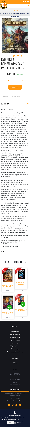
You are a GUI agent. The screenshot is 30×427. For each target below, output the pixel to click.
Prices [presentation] (3, 251)
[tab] (15, 104)
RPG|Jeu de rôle (16, 97)
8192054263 (17, 398)
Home (11, 11)
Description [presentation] (5, 103)
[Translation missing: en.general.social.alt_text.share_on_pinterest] (18, 56)
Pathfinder (5, 97)
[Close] (28, 411)
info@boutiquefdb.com (17, 401)
